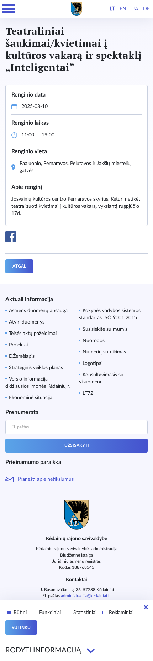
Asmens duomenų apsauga (38, 310)
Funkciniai (50, 612)
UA (134, 8)
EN (123, 8)
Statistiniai (84, 612)
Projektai (18, 344)
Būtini (20, 612)
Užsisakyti (76, 445)
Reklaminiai (121, 612)
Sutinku (21, 627)
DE (146, 8)
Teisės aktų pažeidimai (33, 333)
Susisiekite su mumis (105, 329)
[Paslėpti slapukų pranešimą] (146, 607)
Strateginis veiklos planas (36, 367)
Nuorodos (94, 340)
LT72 (88, 393)
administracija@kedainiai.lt (86, 596)
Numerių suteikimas (104, 352)
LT (112, 8)
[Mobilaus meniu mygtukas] (9, 9)
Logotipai (92, 363)
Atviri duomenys (26, 322)
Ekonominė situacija (30, 397)
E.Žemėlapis (22, 356)
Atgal (19, 266)
